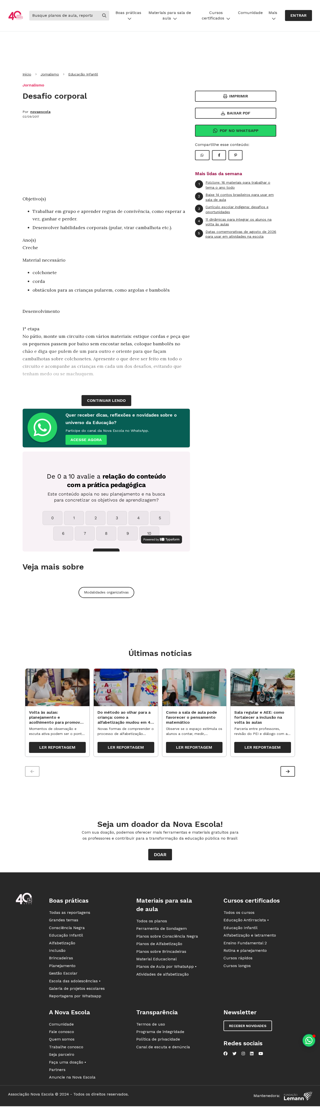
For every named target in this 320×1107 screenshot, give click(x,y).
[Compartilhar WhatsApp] (202, 155)
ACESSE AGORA (86, 439)
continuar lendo (106, 400)
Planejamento (62, 965)
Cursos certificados (213, 15)
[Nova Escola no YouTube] (260, 1054)
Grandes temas (63, 920)
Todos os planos (151, 921)
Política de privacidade (158, 1039)
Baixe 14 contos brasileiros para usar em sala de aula (236, 197)
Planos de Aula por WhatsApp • (166, 966)
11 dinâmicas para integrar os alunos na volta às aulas (235, 221)
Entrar (298, 15)
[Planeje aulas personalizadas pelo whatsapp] (309, 1040)
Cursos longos (237, 965)
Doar (160, 854)
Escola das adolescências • (74, 981)
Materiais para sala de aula (169, 15)
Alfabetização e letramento (250, 935)
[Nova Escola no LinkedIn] (252, 1054)
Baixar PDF (238, 113)
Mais (272, 12)
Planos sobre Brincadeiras (161, 951)
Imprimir (238, 96)
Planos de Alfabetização (159, 943)
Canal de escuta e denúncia (163, 1047)
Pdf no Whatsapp (239, 130)
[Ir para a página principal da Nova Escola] (15, 15)
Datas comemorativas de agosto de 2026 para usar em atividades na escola (237, 234)
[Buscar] (104, 15)
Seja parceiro (61, 1054)
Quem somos (61, 1039)
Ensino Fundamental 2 (245, 943)
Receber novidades (247, 1026)
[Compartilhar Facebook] (219, 155)
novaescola (40, 112)
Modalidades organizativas (106, 592)
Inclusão (57, 950)
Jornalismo (49, 74)
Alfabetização (62, 943)
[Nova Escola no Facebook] (226, 1054)
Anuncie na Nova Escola (72, 1077)
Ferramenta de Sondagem (161, 928)
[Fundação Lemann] (298, 1096)
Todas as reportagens (69, 912)
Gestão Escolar (63, 973)
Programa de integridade (160, 1031)
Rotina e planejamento (245, 950)
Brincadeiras (61, 958)
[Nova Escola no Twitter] (234, 1054)
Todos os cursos (239, 912)
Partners (57, 1069)
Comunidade (250, 12)
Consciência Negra (67, 927)
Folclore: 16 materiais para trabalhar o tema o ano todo (234, 184)
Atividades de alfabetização (162, 974)
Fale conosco (61, 1031)
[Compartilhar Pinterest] (235, 155)
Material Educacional (156, 959)
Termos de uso (150, 1024)
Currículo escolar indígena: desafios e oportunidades (233, 209)
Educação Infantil (83, 74)
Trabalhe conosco (66, 1047)
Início (26, 74)
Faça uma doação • (67, 1062)
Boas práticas (128, 12)
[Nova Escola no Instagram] (243, 1054)
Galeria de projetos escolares (77, 988)
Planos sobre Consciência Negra (167, 936)
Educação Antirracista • (246, 920)
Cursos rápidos (238, 958)
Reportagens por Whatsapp (75, 996)
